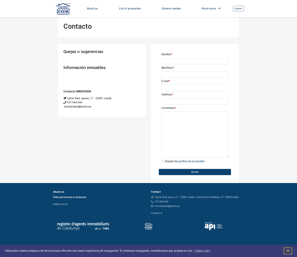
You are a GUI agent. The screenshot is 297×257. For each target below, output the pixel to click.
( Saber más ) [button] (202, 250)
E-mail (165, 81)
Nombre (166, 54)
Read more (59, 204)
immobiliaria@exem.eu (167, 206)
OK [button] (288, 250)
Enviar (195, 172)
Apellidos (167, 67)
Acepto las (184, 161)
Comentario (168, 108)
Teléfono (167, 94)
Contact (155, 213)
